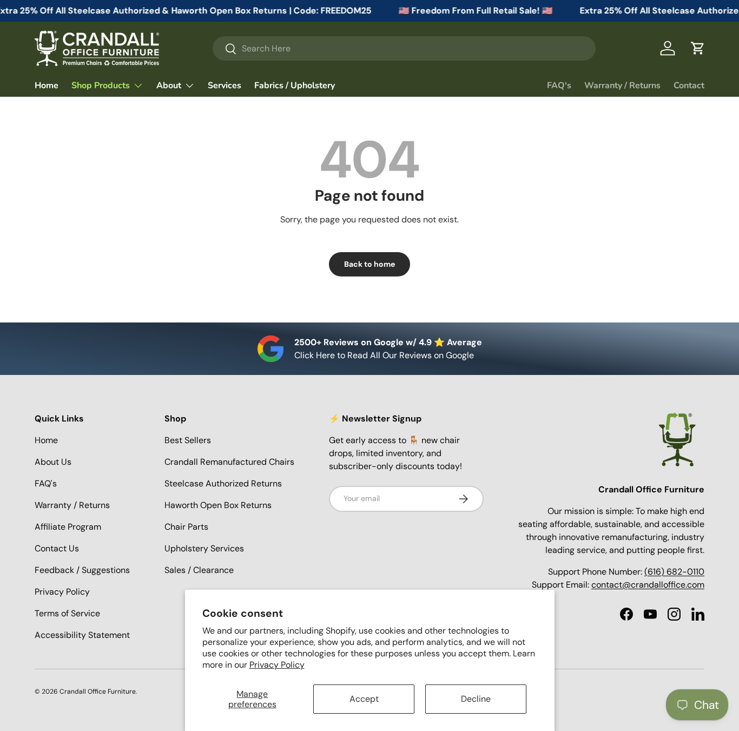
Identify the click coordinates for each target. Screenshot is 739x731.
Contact (689, 85)
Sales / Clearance (199, 570)
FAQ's (559, 85)
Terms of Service (67, 613)
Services (224, 85)
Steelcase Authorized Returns (223, 483)
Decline (476, 698)
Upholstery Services (204, 548)
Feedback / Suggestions (82, 570)
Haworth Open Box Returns (218, 505)
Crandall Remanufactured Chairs (229, 461)
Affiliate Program (68, 526)
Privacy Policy (277, 664)
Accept (364, 698)
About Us (53, 461)
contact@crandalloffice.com (647, 584)
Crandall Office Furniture (98, 691)
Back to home (369, 264)
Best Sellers (187, 440)
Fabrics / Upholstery (294, 85)
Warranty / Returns (622, 85)
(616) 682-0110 (674, 571)
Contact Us (57, 548)
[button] (698, 48)
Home (46, 85)
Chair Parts (186, 526)
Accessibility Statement (82, 635)
